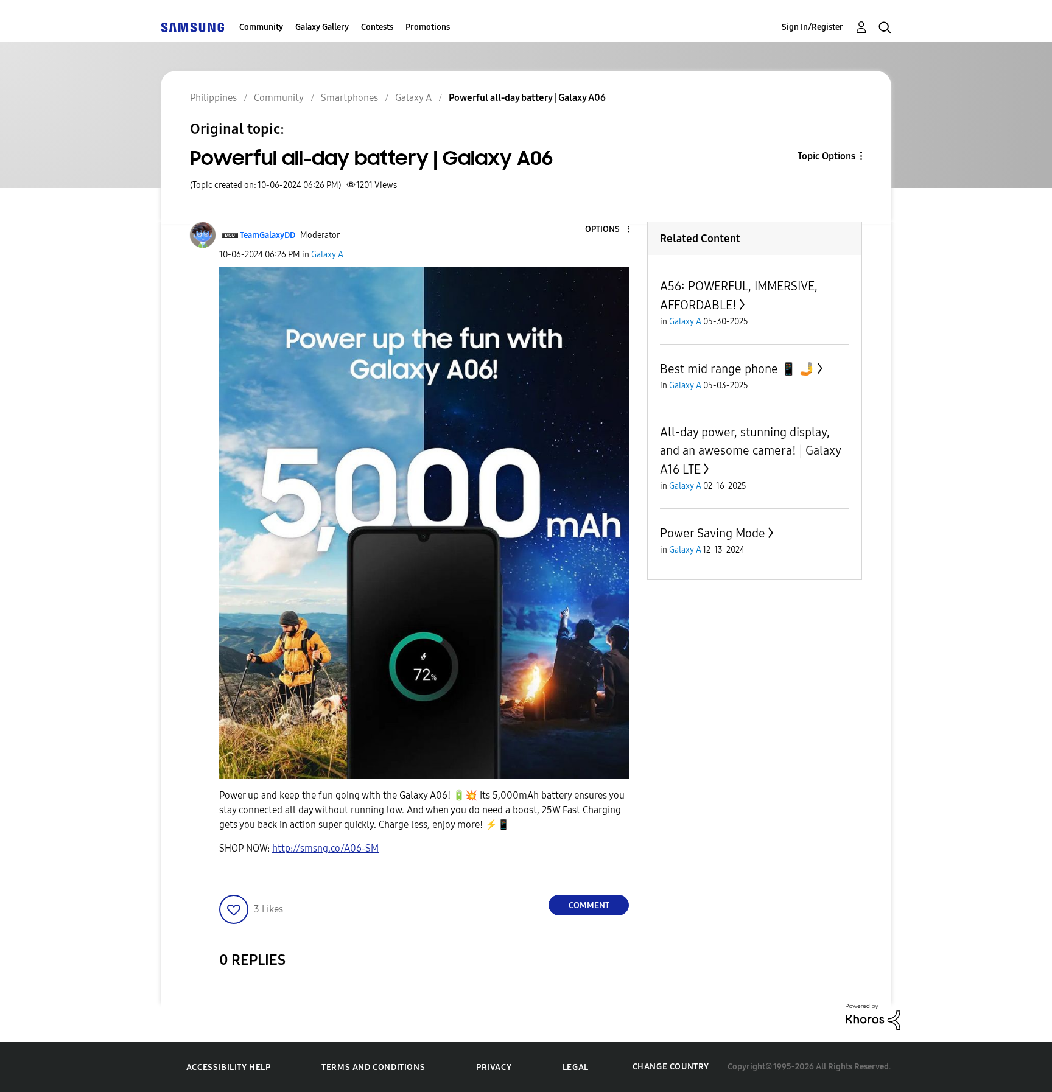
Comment (589, 905)
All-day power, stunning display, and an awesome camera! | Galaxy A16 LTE (750, 451)
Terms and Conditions (373, 1067)
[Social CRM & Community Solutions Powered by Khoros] (873, 1015)
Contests (377, 27)
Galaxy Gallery (322, 27)
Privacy (493, 1067)
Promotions (427, 27)
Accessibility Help (228, 1067)
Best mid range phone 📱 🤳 (737, 369)
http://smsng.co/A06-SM (325, 848)
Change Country (671, 1067)
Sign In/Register (812, 27)
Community (261, 27)
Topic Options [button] (826, 156)
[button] (608, 230)
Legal (576, 1067)
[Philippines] (192, 27)
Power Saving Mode (712, 533)
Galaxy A (327, 255)
